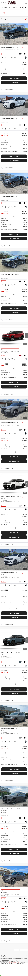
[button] (5, 7)
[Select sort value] (25, 19)
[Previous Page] (15, 950)
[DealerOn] (5, 960)
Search (21, 13)
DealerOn (10, 962)
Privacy (18, 962)
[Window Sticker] (26, 58)
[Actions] (25, 47)
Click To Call (14, 78)
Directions (14, 7)
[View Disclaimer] (15, 57)
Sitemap (14, 962)
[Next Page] (18, 950)
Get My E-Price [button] (14, 82)
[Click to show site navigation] (25, 7)
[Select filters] (23, 19)
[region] (14, 71)
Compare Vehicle (8, 89)
